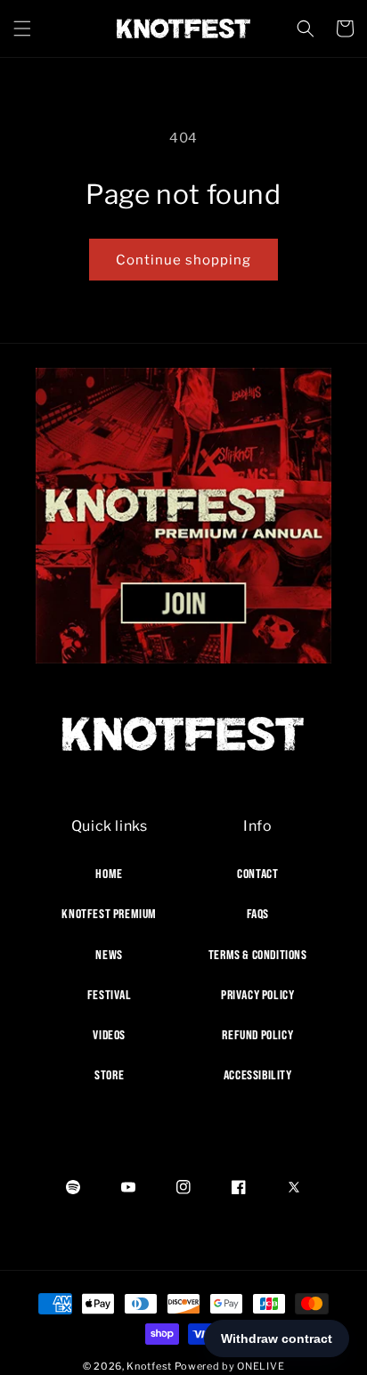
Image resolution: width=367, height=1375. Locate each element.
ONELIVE (260, 1366)
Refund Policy (257, 1035)
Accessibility (258, 1075)
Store (109, 1075)
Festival (109, 995)
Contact (257, 873)
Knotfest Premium (109, 914)
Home (108, 873)
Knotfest (149, 1366)
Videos (109, 1035)
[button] (22, 28)
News (108, 955)
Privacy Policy (257, 995)
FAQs (258, 914)
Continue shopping (183, 260)
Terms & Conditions (257, 955)
